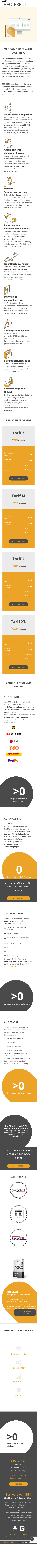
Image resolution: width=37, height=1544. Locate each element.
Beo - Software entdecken (25, 1312)
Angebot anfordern (18, 478)
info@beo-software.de (18, 1478)
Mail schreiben (18, 898)
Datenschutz (13, 1534)
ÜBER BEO (18, 1484)
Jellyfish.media (8, 1542)
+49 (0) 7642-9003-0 (18, 1476)
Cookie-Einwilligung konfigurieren (18, 1537)
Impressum (24, 1534)
